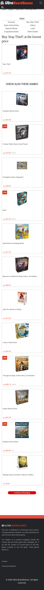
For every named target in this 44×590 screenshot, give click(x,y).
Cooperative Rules (11, 32)
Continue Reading (22, 493)
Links (33, 28)
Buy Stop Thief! (33, 22)
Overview (11, 22)
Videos (32, 25)
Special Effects (11, 28)
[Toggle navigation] (41, 3)
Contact (4, 561)
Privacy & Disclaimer (9, 566)
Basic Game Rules (11, 25)
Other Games (33, 32)
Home (4, 9)
